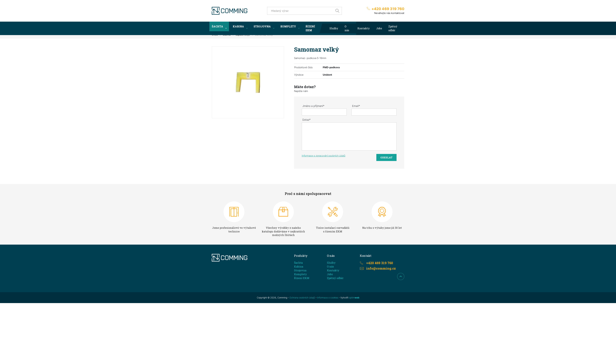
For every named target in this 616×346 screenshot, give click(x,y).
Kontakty (363, 28)
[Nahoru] (400, 276)
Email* (356, 105)
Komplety (288, 26)
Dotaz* (306, 119)
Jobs (379, 28)
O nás (347, 28)
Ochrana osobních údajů (302, 297)
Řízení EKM (310, 28)
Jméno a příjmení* (313, 105)
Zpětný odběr (392, 28)
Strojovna (262, 26)
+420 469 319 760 (388, 9)
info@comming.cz (381, 268)
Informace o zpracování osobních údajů (323, 155)
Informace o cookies (327, 297)
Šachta (217, 26)
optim (354, 297)
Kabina (238, 26)
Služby (333, 28)
